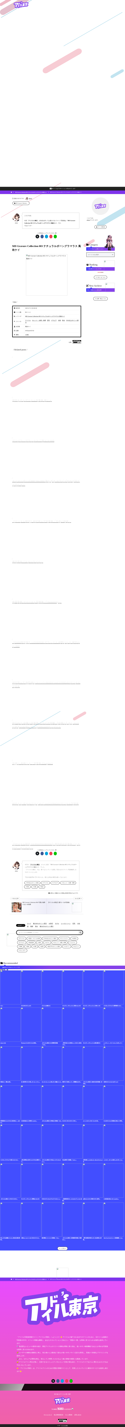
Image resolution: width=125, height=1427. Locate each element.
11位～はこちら (101, 277)
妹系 (42, 946)
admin (30, 198)
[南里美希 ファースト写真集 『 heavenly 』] (46, 579)
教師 (31, 926)
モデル (57, 923)
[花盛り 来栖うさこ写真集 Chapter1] (46, 740)
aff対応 (51, 923)
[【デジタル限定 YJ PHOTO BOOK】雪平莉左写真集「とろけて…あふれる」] (46, 821)
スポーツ (67, 946)
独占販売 (31, 942)
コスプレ (73, 942)
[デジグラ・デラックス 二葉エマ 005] (46, 418)
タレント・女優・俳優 (39, 320)
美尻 (28, 946)
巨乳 (48, 320)
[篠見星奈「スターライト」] (46, 539)
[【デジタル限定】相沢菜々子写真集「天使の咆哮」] (46, 498)
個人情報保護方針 (58, 1414)
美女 (63, 320)
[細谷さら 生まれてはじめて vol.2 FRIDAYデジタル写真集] (46, 781)
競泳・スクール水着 (34, 938)
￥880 (27, 334)
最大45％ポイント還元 (46, 926)
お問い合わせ (77, 1414)
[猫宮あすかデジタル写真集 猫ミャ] (46, 377)
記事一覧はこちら (101, 298)
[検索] (80, 933)
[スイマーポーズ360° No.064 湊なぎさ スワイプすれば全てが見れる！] (46, 458)
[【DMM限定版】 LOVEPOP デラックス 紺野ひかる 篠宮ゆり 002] (46, 619)
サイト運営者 (101, 227)
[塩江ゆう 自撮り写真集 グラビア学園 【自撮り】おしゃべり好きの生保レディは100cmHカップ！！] (46, 700)
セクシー (76, 946)
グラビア (54, 320)
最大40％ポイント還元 (40, 923)
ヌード (29, 923)
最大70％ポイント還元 (54, 946)
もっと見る (62, 1248)
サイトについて (48, 1414)
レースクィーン (66, 923)
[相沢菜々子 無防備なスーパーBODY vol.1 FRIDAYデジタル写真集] (46, 660)
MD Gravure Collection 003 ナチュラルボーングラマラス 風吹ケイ (31, 192)
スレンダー (23, 950)
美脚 (21, 946)
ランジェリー (64, 938)
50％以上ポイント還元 (33, 883)
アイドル (28, 320)
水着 (59, 320)
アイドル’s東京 (64, 1425)
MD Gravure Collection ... (21, 203)
